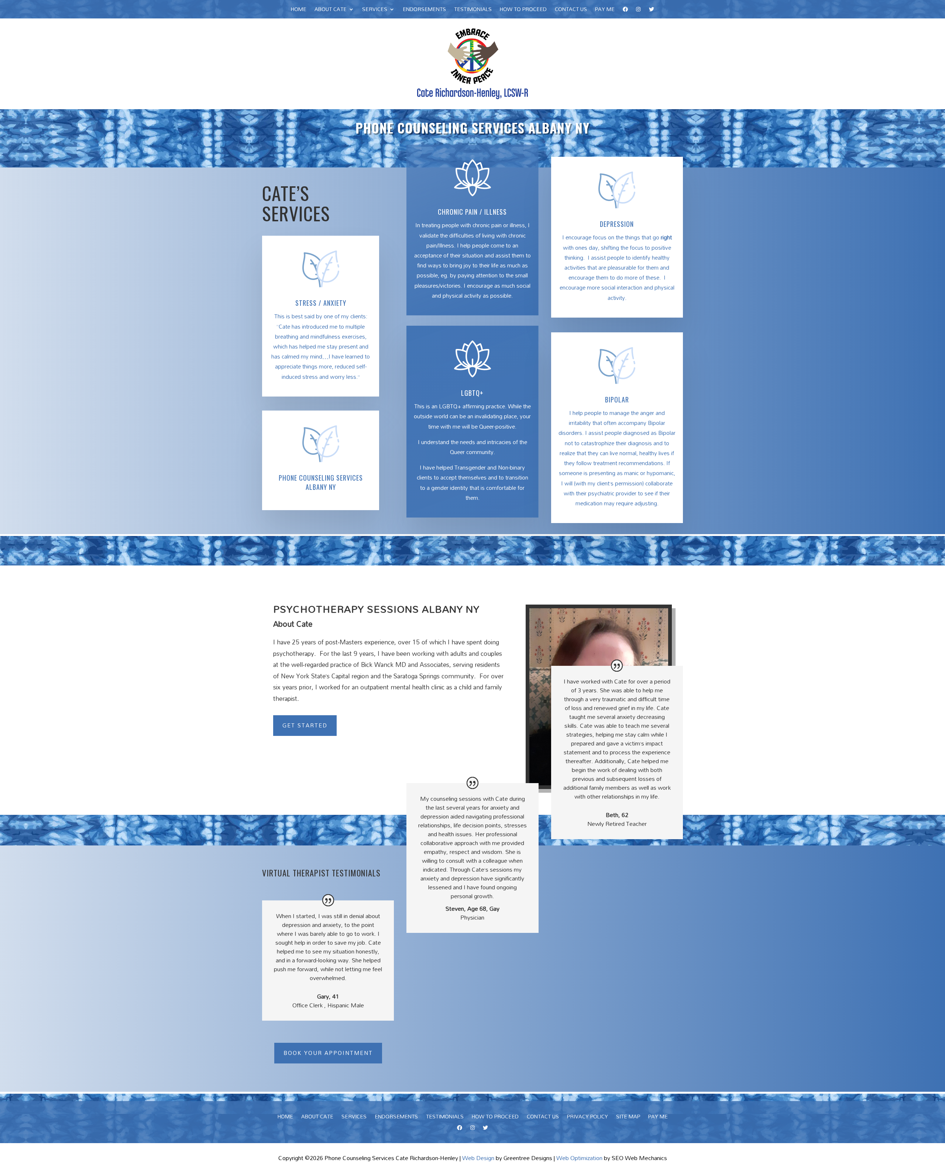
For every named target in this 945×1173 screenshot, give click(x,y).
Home (298, 10)
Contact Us (571, 10)
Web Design (478, 1158)
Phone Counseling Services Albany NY (321, 482)
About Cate (331, 10)
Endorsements (424, 10)
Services (374, 10)
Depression (617, 224)
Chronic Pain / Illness (472, 212)
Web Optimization (579, 1158)
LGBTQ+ (472, 393)
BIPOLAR (617, 399)
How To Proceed (523, 10)
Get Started (304, 725)
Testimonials (473, 10)
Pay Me (605, 10)
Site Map (628, 1117)
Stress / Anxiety (320, 303)
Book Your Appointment (328, 1052)
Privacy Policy (587, 1117)
